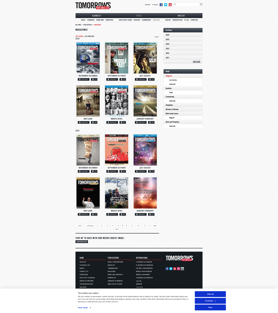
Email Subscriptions (115, 262)
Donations (109, 20)
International (142, 258)
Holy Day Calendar (87, 278)
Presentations (177, 20)
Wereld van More (143, 275)
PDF (96, 79)
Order (171, 92)
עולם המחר (139, 287)
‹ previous (90, 226)
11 (145, 226)
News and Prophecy (172, 122)
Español (147, 5)
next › (155, 226)
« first (80, 226)
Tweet (156, 37)
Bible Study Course (125, 20)
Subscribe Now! (82, 242)
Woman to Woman (172, 109)
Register (172, 118)
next (196, 61)
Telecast (168, 20)
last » (117, 229)
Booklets (137, 20)
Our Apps (82, 287)
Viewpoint (194, 20)
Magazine (156, 20)
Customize (209, 301)
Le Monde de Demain (144, 262)
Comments (90, 20)
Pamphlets (169, 105)
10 (138, 226)
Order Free (100, 20)
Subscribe (172, 84)
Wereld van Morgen (144, 271)
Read (139, 15)
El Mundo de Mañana (144, 265)
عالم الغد (138, 281)
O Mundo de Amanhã (144, 278)
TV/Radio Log (84, 265)
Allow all (210, 294)
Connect (96, 15)
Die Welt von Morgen (144, 268)
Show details (83, 308)
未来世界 (139, 284)
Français (155, 5)
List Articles (89, 36)
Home (79, 25)
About (83, 20)
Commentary (146, 20)
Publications (87, 25)
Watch (181, 15)
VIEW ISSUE (84, 79)
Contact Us (83, 271)
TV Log (186, 20)
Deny (210, 307)
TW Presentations (86, 284)
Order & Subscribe (86, 281)
